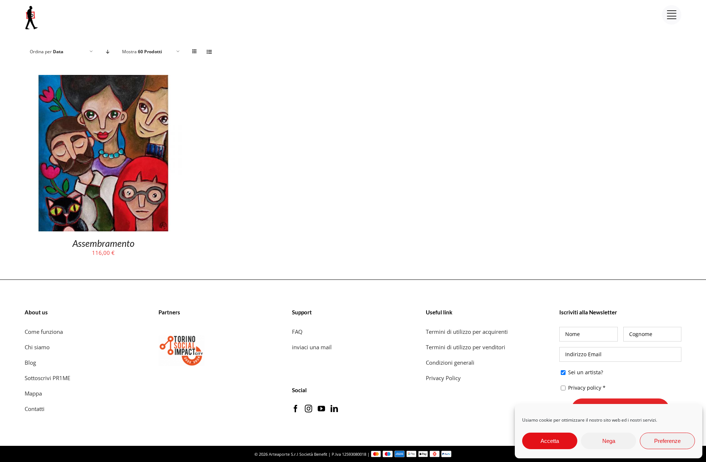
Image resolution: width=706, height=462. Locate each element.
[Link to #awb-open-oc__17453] (671, 15)
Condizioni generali (450, 362)
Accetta (550, 441)
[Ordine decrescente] (107, 51)
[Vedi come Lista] (209, 51)
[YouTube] (321, 408)
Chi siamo (38, 347)
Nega (608, 441)
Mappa (33, 393)
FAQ (297, 331)
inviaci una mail (312, 347)
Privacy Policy (444, 378)
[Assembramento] (103, 79)
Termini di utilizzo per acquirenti (467, 331)
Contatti (34, 408)
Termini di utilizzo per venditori (465, 347)
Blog (30, 362)
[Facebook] (295, 408)
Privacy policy (584, 387)
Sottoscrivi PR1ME (47, 378)
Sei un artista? (585, 372)
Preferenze (667, 441)
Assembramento (103, 243)
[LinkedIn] (334, 408)
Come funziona (44, 331)
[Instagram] (308, 408)
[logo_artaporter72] (32, 6)
